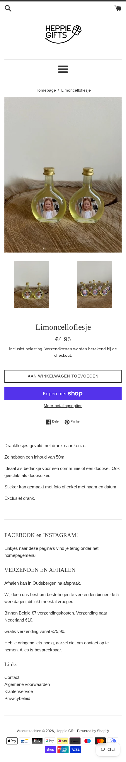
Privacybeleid (17, 698)
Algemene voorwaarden (27, 684)
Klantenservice (18, 691)
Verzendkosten (58, 348)
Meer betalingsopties (63, 405)
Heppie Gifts (65, 731)
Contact (11, 677)
